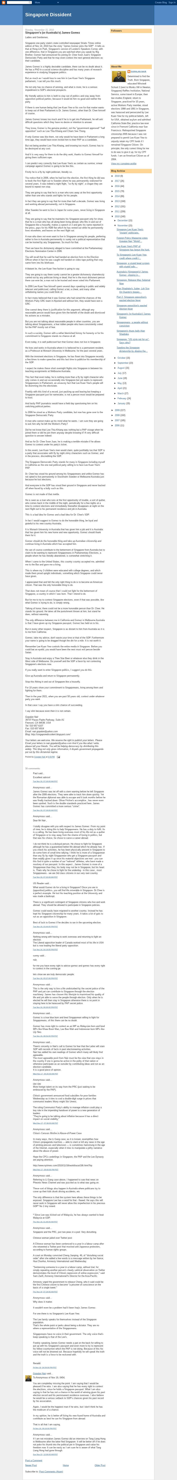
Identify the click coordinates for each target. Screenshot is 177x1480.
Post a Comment (33, 1460)
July (120, 373)
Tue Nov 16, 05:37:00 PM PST (45, 978)
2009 (117, 410)
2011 (117, 211)
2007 (117, 420)
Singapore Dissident (48, 14)
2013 (117, 201)
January (122, 403)
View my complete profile (123, 163)
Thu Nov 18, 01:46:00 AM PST (45, 1222)
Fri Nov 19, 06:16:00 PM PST (45, 1428)
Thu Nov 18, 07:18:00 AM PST (45, 1292)
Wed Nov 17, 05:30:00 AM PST (45, 1074)
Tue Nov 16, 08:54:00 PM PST (45, 1036)
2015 (117, 191)
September (123, 363)
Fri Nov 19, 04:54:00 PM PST (45, 1367)
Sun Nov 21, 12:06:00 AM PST (45, 1454)
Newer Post (31, 1465)
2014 (117, 196)
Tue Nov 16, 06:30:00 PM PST (45, 1007)
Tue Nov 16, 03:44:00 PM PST (45, 926)
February (122, 398)
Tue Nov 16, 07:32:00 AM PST (45, 877)
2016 (117, 186)
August (121, 368)
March (121, 393)
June (120, 378)
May (120, 383)
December (123, 220)
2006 (117, 425)
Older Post (100, 1465)
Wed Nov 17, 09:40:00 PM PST (45, 1170)
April (120, 388)
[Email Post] (58, 757)
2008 (117, 415)
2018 (117, 176)
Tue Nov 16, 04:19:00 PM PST (45, 950)
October (122, 358)
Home (66, 1465)
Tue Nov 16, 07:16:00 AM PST (45, 781)
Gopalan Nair (39, 1373)
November (123, 225)
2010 (117, 216)
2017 (117, 181)
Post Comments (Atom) (51, 1471)
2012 (117, 206)
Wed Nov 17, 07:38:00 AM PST (45, 1123)
